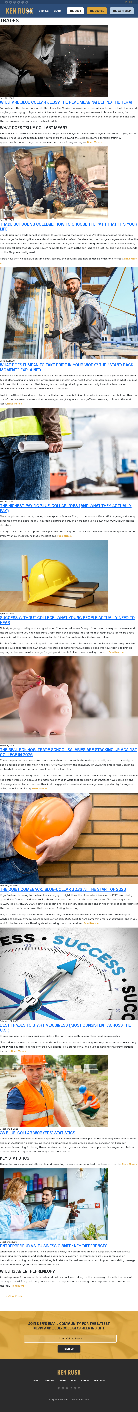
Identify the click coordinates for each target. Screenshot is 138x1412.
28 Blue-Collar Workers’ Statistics (37, 1133)
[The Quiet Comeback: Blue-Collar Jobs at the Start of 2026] (69, 838)
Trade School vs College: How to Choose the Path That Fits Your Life (68, 227)
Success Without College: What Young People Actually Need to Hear (67, 620)
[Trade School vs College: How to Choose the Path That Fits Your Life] (54, 182)
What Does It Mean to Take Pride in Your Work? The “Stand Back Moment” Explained (66, 367)
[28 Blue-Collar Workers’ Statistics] (54, 1091)
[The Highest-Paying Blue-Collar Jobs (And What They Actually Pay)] (69, 454)
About (36, 1380)
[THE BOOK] (75, 10)
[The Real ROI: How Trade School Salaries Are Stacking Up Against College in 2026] (69, 700)
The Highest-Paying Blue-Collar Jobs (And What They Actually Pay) (66, 508)
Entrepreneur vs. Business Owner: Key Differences (54, 1246)
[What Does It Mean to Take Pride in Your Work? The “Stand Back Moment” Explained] (69, 313)
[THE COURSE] (97, 10)
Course (85, 1380)
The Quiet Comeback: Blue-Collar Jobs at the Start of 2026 (63, 889)
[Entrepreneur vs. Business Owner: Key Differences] (54, 1204)
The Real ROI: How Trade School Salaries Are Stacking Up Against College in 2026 (68, 752)
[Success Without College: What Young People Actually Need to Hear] (54, 576)
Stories (49, 1380)
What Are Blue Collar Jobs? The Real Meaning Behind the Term (66, 102)
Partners (129, 2)
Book (73, 1380)
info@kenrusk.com (58, 1399)
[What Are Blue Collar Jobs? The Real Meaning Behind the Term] (54, 60)
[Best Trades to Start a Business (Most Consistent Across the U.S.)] (69, 973)
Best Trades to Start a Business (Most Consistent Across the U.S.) (65, 1028)
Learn (62, 1380)
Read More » (94, 142)
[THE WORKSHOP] (122, 10)
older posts (14, 1296)
